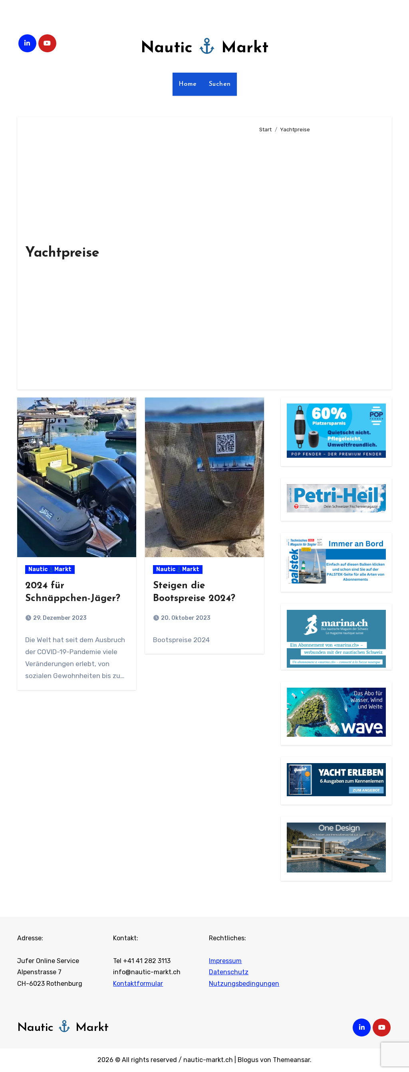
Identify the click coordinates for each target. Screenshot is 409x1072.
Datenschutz (228, 972)
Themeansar (291, 1060)
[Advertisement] (319, 258)
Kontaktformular (138, 983)
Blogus (248, 1060)
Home (188, 84)
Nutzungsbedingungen (244, 983)
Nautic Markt (204, 48)
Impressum (225, 961)
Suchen (220, 84)
